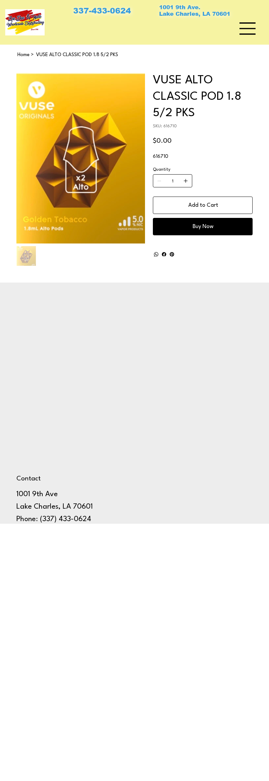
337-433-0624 (102, 10)
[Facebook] (164, 254)
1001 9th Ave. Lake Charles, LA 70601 (194, 10)
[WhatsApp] (156, 254)
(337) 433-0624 (65, 519)
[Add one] (185, 180)
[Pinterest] (172, 254)
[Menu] (247, 28)
